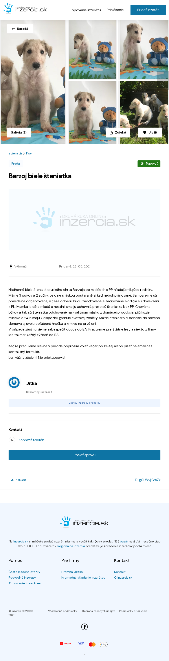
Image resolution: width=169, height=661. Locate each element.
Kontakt (120, 572)
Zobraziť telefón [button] (31, 440)
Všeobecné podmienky (62, 611)
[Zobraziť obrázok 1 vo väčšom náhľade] (34, 80)
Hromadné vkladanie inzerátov (83, 577)
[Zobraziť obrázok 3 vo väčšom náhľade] (143, 49)
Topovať (152, 163)
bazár (124, 541)
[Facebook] (84, 627)
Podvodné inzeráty (22, 577)
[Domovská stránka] (25, 9)
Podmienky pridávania (133, 611)
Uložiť (153, 132)
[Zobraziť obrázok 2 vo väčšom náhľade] (93, 49)
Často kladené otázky (24, 572)
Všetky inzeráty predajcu (84, 403)
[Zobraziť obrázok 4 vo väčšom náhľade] (93, 112)
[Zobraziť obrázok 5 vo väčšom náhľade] (143, 112)
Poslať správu (85, 455)
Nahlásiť (21, 480)
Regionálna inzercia (71, 546)
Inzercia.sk (20, 541)
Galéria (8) (19, 132)
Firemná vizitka (72, 572)
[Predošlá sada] (6, 80)
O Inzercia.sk (123, 577)
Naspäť (22, 29)
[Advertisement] (84, 219)
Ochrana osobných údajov (98, 611)
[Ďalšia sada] (163, 80)
